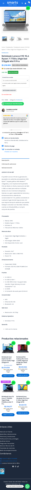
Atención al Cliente (6, 432)
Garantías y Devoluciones (8, 434)
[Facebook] (13, 466)
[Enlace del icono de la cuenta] (25, 3)
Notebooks (9, 47)
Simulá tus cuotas (7, 77)
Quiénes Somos (5, 441)
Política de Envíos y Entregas (9, 439)
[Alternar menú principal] (3, 3)
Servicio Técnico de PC (7, 446)
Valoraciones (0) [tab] (7, 168)
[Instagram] (15, 466)
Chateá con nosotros (11, 151)
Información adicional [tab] (9, 164)
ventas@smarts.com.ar (9, 461)
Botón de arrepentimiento (8, 450)
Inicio (3, 47)
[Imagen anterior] (3, 25)
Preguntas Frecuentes (7, 443)
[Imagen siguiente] (27, 25)
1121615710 (5, 458)
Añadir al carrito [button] (8, 376)
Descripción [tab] (5, 160)
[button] (22, 3)
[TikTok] (18, 466)
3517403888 (13, 458)
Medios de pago (9, 146)
